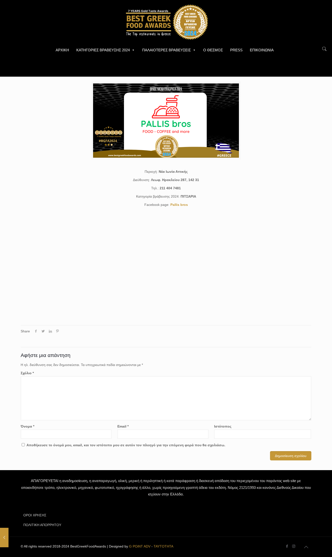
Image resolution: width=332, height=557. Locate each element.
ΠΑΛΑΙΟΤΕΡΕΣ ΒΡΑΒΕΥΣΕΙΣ (166, 50)
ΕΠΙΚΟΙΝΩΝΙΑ (262, 50)
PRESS (236, 50)
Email (123, 426)
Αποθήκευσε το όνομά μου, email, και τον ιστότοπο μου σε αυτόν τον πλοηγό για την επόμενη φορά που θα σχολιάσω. (125, 445)
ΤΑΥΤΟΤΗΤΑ (163, 546)
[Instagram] (293, 546)
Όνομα (27, 426)
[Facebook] (287, 546)
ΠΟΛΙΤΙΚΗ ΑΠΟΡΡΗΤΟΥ (42, 525)
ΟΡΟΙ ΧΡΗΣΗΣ (34, 515)
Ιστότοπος (222, 426)
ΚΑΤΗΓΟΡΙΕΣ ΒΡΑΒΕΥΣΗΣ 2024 (103, 50)
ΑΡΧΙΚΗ (62, 50)
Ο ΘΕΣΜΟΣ (213, 50)
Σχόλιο (27, 373)
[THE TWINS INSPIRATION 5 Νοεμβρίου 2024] (4, 537)
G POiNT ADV (139, 546)
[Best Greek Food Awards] (166, 22)
